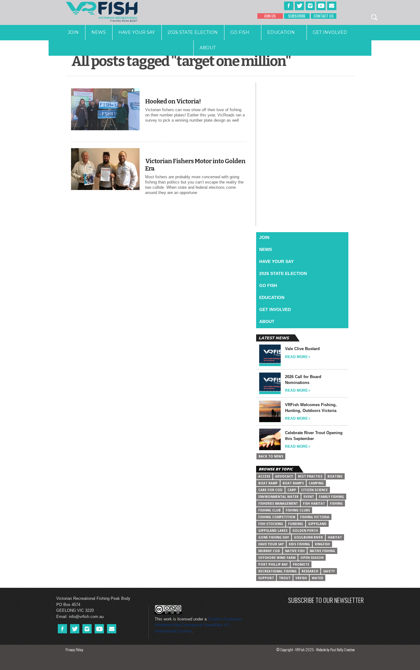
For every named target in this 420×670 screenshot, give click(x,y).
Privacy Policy (74, 649)
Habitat (335, 537)
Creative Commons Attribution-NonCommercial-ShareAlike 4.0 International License (198, 625)
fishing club (269, 510)
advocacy (284, 476)
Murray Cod (269, 551)
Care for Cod (270, 490)
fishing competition (276, 517)
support (266, 578)
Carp (291, 490)
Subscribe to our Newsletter (326, 600)
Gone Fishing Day (273, 537)
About (208, 47)
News (98, 32)
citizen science (314, 490)
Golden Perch (305, 530)
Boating (335, 476)
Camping (316, 483)
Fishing (336, 503)
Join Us (270, 15)
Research (310, 571)
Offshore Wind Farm (276, 557)
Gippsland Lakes (272, 530)
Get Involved (330, 32)
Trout (285, 578)
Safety (329, 571)
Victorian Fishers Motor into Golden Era (195, 164)
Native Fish (295, 551)
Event (308, 496)
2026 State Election (193, 32)
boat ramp (268, 483)
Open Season (311, 557)
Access (264, 476)
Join (73, 32)
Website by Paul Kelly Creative (335, 649)
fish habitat (314, 503)
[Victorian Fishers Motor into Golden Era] (105, 188)
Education (281, 32)
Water (317, 578)
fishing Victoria (314, 517)
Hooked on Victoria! (173, 101)
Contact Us (324, 15)
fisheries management (278, 503)
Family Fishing (331, 496)
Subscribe (297, 15)
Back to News (271, 456)
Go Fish (239, 32)
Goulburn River (308, 537)
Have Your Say (136, 32)
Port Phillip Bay (273, 564)
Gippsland (317, 524)
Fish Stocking (270, 524)
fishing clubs (298, 510)
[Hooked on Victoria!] (105, 129)
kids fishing (299, 544)
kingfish (322, 544)
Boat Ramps (293, 483)
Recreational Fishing (277, 571)
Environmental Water (278, 496)
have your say (271, 544)
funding (295, 524)
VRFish (301, 578)
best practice (310, 476)
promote (301, 564)
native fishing (322, 551)
